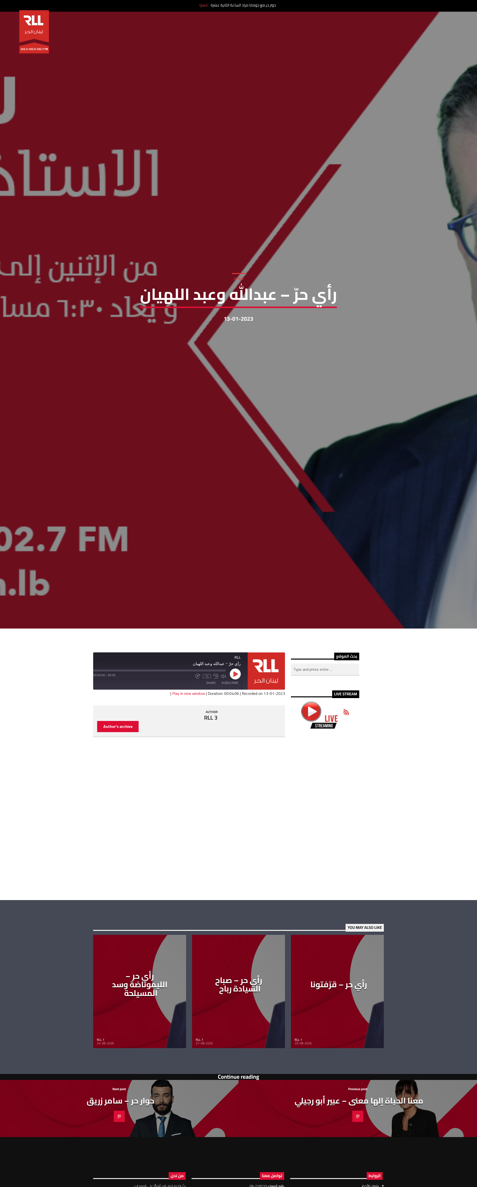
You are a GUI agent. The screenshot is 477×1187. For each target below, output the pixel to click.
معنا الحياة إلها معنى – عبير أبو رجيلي (359, 1148)
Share (211, 730)
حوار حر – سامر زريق (120, 1148)
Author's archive (118, 774)
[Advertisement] (325, 862)
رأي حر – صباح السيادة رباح (238, 1032)
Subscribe (230, 730)
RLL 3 (211, 765)
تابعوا (203, 5)
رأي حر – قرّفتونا (338, 1032)
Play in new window (188, 741)
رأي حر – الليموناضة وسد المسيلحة (139, 1032)
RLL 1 (100, 1088)
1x (206, 724)
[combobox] (325, 717)
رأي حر (238, 300)
